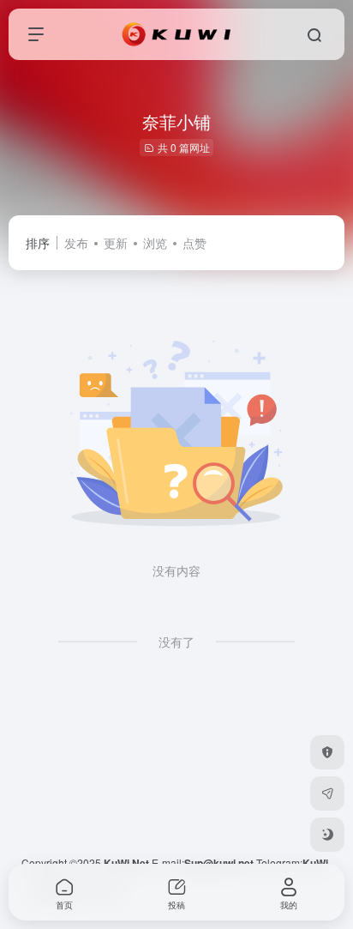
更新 (116, 242)
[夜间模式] (327, 834)
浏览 (155, 242)
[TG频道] (327, 793)
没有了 (176, 641)
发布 (76, 242)
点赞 (194, 242)
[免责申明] (327, 752)
